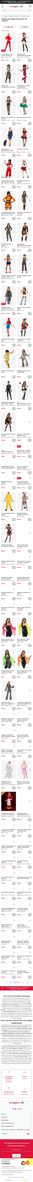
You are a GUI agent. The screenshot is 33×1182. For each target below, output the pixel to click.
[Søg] (29, 10)
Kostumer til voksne (14, 16)
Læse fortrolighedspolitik (7, 1174)
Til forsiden (4, 16)
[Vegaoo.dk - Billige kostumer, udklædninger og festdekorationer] (16, 6)
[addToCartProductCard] (14, 60)
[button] (16, 1131)
